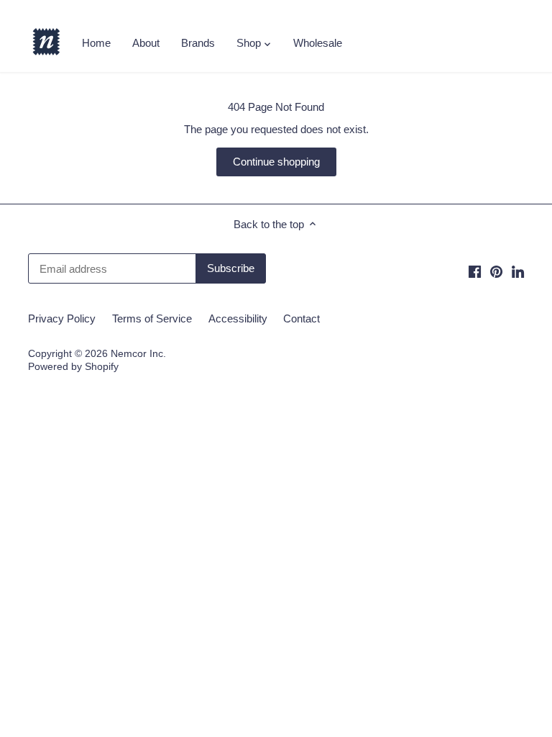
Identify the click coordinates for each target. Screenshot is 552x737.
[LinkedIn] (518, 271)
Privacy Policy (62, 318)
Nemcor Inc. (138, 353)
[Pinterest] (496, 271)
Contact (301, 318)
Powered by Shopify (73, 366)
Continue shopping (276, 161)
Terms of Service (152, 318)
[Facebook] (475, 271)
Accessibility (237, 318)
